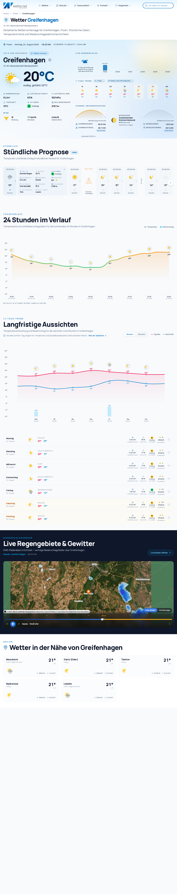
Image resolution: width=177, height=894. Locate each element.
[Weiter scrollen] (171, 183)
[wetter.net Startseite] (15, 5)
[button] (10, 181)
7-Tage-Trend (84, 81)
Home (6, 13)
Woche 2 (141, 334)
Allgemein (123, 5)
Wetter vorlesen (40, 53)
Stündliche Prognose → (120, 81)
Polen (15, 13)
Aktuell (62, 5)
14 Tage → (99, 81)
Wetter (45, 5)
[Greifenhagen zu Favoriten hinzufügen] (50, 60)
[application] (88, 267)
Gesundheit (83, 5)
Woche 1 (129, 334)
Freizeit (104, 5)
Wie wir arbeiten (96, 335)
